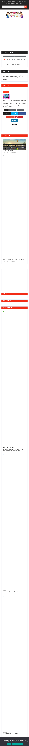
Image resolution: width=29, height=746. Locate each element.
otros (15, 110)
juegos (10, 110)
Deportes (19, 1)
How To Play (6, 71)
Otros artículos (7, 308)
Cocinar (13, 1)
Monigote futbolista (8, 151)
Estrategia (24, 1)
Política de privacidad (18, 743)
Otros (12, 3)
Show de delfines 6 (20, 110)
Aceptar (9, 743)
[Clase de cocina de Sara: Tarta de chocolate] (14, 207)
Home (4, 89)
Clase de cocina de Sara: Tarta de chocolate (13, 260)
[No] (27, 741)
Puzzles (16, 3)
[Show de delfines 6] (7, 96)
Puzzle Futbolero (6, 732)
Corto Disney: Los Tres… (8, 447)
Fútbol (8, 3)
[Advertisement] (14, 35)
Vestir (21, 3)
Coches (9, 1)
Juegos (7, 89)
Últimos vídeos (7, 301)
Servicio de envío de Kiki (13, 64)
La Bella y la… (5, 590)
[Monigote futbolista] (14, 144)
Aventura (4, 1)
